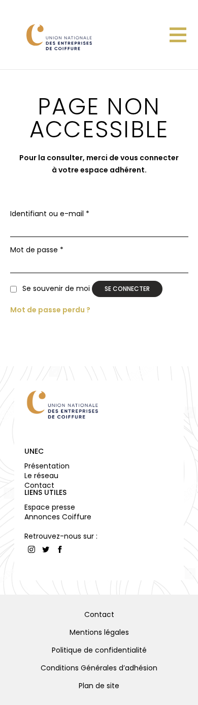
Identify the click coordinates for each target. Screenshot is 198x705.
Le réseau (41, 476)
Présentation (47, 466)
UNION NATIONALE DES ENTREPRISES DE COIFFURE (58, 36)
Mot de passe (36, 250)
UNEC (34, 451)
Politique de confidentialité (99, 650)
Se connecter (127, 288)
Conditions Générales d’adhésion (99, 668)
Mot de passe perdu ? (50, 310)
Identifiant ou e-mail (49, 214)
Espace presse (49, 507)
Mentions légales (99, 632)
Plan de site (99, 686)
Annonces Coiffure (57, 517)
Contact (39, 485)
